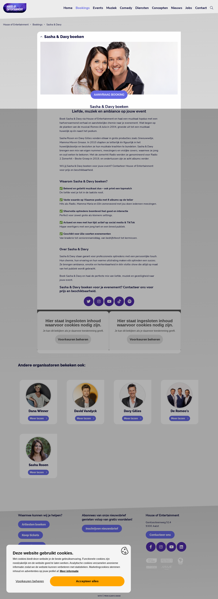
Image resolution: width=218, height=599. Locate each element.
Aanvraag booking (109, 95)
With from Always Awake (109, 596)
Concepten (160, 8)
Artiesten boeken (34, 524)
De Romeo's (180, 411)
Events (98, 8)
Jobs (188, 8)
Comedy (126, 8)
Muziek (111, 8)
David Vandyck (85, 411)
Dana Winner (38, 411)
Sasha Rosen (38, 465)
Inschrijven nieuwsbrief (102, 528)
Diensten (142, 8)
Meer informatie (69, 571)
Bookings (83, 8)
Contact (201, 8)
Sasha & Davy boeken (64, 36)
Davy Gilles (132, 411)
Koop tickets (30, 535)
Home (68, 8)
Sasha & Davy (53, 24)
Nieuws (176, 8)
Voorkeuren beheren (73, 339)
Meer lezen (37, 418)
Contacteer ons (160, 534)
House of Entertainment (16, 24)
